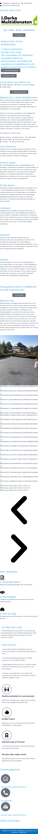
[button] (19, 510)
